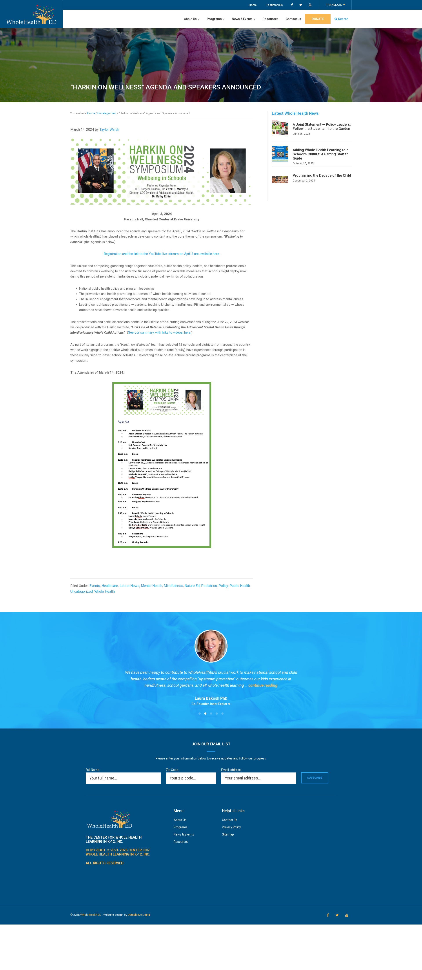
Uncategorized (81, 591)
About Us (180, 820)
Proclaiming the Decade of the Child (322, 175)
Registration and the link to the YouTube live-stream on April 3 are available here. (162, 254)
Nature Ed (192, 586)
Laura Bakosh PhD (211, 698)
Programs (180, 827)
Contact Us (229, 820)
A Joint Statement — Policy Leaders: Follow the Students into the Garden (322, 126)
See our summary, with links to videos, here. (159, 332)
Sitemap (228, 834)
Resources (181, 841)
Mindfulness (173, 586)
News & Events (184, 834)
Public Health (239, 586)
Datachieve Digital (139, 914)
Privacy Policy (231, 827)
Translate (334, 4)
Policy (223, 586)
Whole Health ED (90, 914)
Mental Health (151, 586)
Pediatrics (209, 586)
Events (94, 586)
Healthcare (110, 586)
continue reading (262, 685)
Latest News (129, 586)
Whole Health (104, 591)
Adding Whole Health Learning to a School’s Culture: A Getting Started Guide (320, 154)
